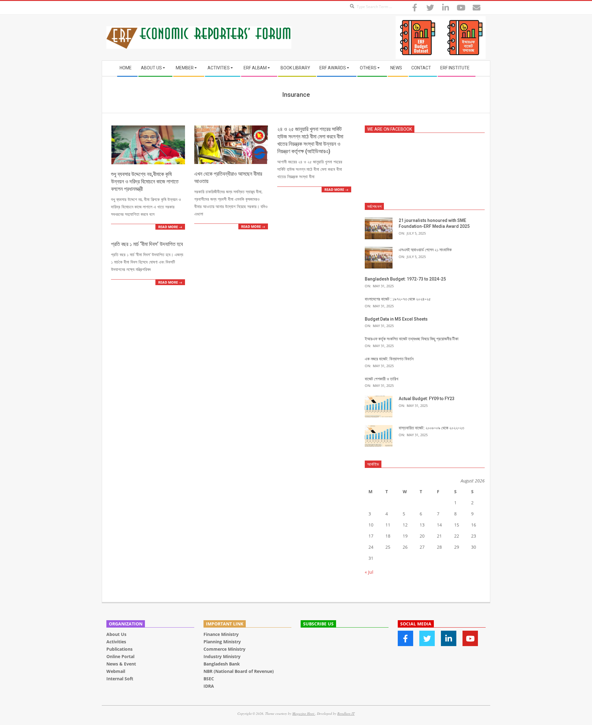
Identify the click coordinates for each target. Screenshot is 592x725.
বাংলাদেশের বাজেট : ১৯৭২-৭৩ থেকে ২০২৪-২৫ (398, 299)
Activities (116, 642)
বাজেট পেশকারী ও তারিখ (381, 378)
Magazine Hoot (303, 713)
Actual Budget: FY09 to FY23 (426, 398)
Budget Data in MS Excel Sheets (396, 319)
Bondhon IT (346, 713)
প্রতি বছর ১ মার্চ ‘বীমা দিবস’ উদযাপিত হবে (147, 244)
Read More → (170, 226)
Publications (120, 649)
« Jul (369, 572)
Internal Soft (119, 679)
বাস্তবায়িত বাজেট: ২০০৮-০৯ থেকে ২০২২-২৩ (431, 427)
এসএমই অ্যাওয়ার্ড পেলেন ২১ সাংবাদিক (425, 249)
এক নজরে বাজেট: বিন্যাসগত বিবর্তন (389, 358)
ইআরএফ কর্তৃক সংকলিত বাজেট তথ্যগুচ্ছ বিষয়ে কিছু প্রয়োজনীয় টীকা (411, 338)
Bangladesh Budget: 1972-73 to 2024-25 (405, 278)
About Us (116, 634)
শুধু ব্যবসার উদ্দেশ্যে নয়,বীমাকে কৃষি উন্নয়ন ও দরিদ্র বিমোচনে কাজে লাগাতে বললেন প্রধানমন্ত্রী (145, 181)
